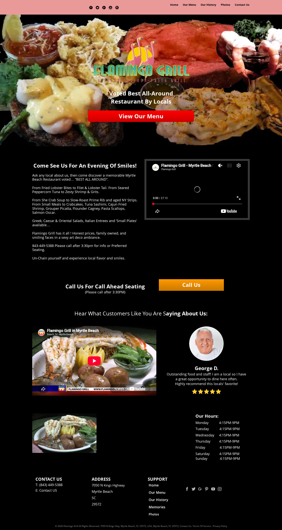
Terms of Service (202, 526)
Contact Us (185, 526)
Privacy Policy (220, 526)
